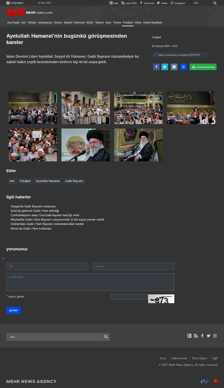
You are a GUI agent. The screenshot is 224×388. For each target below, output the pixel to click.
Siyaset (68, 22)
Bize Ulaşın (199, 358)
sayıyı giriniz (15, 296)
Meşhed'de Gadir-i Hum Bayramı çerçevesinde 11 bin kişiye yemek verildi (57, 219)
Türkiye (32, 22)
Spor (108, 22)
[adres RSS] (195, 336)
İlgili (215, 358)
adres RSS (130, 3)
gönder (13, 310)
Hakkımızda (179, 358)
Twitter (164, 3)
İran (23, 22)
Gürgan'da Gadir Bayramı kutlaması (33, 206)
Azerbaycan (45, 22)
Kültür (89, 22)
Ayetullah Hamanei (48, 181)
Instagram (179, 3)
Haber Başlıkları (152, 22)
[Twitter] (208, 336)
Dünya (58, 22)
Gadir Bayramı (74, 181)
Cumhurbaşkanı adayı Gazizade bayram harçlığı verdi (45, 215)
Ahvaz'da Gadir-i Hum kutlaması (31, 228)
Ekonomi (79, 22)
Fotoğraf (128, 22)
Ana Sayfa (13, 22)
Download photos (205, 67)
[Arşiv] (189, 336)
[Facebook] (202, 336)
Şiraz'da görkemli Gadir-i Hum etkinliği (35, 210)
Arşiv (115, 3)
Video (138, 22)
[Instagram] (215, 336)
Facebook (148, 3)
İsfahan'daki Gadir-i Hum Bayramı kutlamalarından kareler (47, 224)
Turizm (117, 22)
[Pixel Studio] (213, 381)
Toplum (99, 22)
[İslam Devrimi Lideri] (33, 107)
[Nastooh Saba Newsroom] (202, 381)
